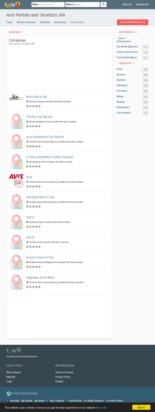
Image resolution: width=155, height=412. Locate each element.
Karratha (121, 80)
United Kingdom (95, 400)
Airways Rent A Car (40, 197)
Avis (29, 177)
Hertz (30, 217)
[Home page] (12, 4)
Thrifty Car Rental (39, 117)
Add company (13, 372)
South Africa (75, 400)
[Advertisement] (64, 69)
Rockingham (123, 107)
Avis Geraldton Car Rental (45, 137)
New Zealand (56, 400)
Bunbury (121, 101)
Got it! (141, 407)
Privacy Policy (62, 376)
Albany (120, 96)
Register (143, 4)
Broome (121, 74)
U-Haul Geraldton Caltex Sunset (49, 157)
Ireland (41, 400)
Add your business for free (132, 23)
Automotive (125, 41)
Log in (128, 4)
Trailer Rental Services (128, 52)
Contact (59, 381)
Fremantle (122, 90)
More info (101, 407)
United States (115, 400)
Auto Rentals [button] (126, 32)
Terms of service (64, 372)
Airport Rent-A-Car (40, 257)
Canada (28, 400)
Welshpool (122, 85)
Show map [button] (14, 32)
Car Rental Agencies (127, 46)
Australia (14, 400)
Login (9, 381)
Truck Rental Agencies (128, 57)
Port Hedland (123, 112)
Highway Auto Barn (40, 277)
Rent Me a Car (36, 97)
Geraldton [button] (125, 63)
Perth (119, 69)
